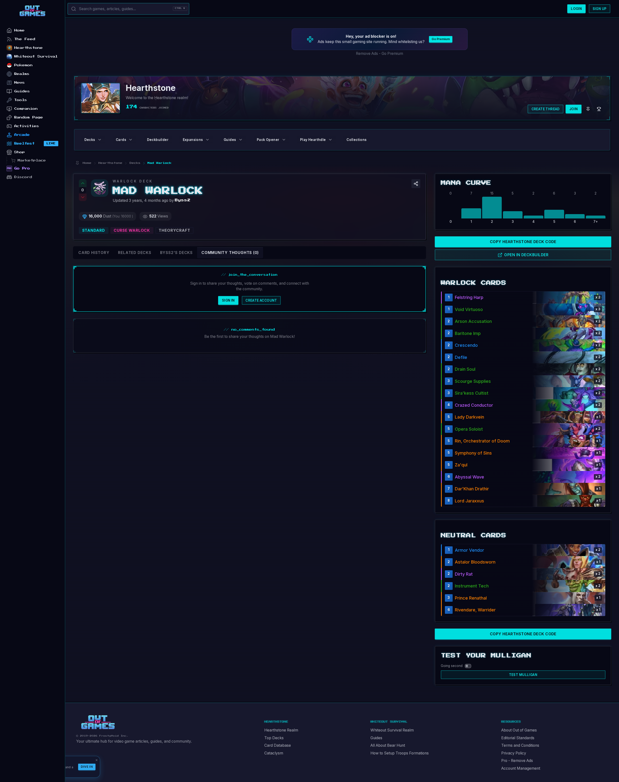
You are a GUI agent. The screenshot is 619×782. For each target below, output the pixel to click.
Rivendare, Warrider (475, 609)
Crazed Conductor (474, 405)
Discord (23, 177)
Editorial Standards (517, 738)
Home (19, 30)
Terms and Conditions (520, 745)
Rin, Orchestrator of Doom (482, 440)
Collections (356, 140)
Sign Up (600, 9)
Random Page (28, 117)
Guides (376, 738)
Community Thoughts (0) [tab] (230, 252)
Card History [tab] (93, 252)
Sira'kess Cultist (471, 393)
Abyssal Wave (469, 476)
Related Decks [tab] (134, 252)
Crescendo (466, 345)
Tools (20, 100)
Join (573, 109)
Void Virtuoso (469, 309)
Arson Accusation (473, 321)
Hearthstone (28, 47)
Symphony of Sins (473, 453)
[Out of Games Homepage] (98, 722)
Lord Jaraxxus (469, 500)
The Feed (24, 39)
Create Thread (545, 109)
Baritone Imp (468, 333)
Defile (461, 357)
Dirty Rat (464, 574)
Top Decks (274, 738)
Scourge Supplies (473, 381)
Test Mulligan (523, 675)
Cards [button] (121, 140)
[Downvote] (83, 197)
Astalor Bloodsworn (475, 562)
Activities (26, 126)
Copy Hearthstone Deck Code (523, 241)
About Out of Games (519, 730)
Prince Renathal (471, 598)
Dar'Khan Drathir (472, 488)
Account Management (520, 768)
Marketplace (32, 160)
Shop (19, 152)
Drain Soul (465, 369)
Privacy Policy (513, 753)
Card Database (277, 745)
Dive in (87, 766)
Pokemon (23, 65)
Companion (26, 108)
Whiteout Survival (36, 56)
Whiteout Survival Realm (392, 730)
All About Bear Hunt (387, 745)
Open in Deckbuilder (526, 255)
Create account (261, 300)
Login (576, 9)
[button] (416, 183)
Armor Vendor (469, 550)
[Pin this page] (77, 163)
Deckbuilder (158, 140)
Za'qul (461, 464)
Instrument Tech (472, 585)
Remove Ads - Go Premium (379, 53)
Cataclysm (273, 753)
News (19, 82)
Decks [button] (89, 140)
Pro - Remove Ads (517, 760)
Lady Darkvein (469, 417)
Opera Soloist (469, 429)
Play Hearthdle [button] (313, 140)
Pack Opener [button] (268, 140)
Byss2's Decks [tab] (176, 252)
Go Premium (441, 39)
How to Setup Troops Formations (399, 753)
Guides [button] (230, 140)
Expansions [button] (193, 140)
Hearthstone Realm (281, 730)
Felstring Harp (469, 297)
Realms (21, 73)
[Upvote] (83, 183)
